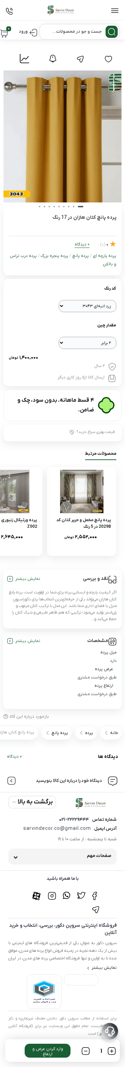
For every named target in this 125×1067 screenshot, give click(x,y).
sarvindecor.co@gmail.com (57, 828)
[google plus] (66, 892)
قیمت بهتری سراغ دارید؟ (96, 432)
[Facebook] (95, 892)
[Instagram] (52, 892)
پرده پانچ (80, 256)
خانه (114, 733)
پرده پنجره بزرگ (54, 256)
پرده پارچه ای (104, 256)
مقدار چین (106, 325)
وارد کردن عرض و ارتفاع (47, 1051)
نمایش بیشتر (27, 579)
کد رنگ (110, 288)
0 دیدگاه (14, 756)
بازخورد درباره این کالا (29, 716)
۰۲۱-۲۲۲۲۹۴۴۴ (74, 819)
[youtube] (37, 892)
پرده (89, 733)
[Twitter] (81, 892)
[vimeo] (95, 906)
